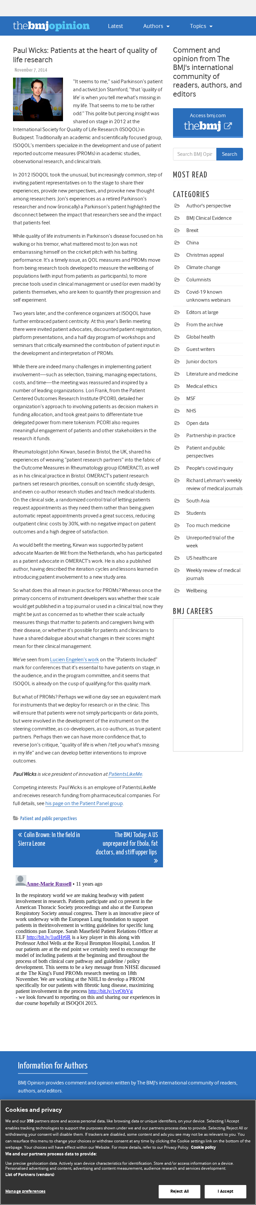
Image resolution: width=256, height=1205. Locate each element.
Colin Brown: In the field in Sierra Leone (49, 839)
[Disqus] (88, 955)
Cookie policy (203, 1147)
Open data (197, 423)
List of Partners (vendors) (29, 1174)
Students (196, 513)
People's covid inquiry (209, 468)
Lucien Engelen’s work (74, 660)
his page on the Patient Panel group (84, 803)
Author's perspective (208, 206)
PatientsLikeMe (125, 774)
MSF (190, 399)
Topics (198, 26)
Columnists (198, 280)
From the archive (204, 325)
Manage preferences (25, 1191)
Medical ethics (201, 386)
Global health (200, 337)
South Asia (198, 501)
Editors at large (202, 312)
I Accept (225, 1191)
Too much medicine (208, 525)
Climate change (203, 267)
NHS (191, 411)
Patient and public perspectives (48, 818)
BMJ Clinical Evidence (209, 218)
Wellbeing (196, 591)
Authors (153, 26)
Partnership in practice (210, 436)
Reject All (179, 1191)
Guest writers (200, 349)
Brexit (192, 230)
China (192, 243)
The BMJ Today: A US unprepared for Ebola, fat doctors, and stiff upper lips (127, 844)
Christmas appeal (205, 255)
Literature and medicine (212, 374)
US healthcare (201, 558)
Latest (115, 26)
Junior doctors (201, 362)
